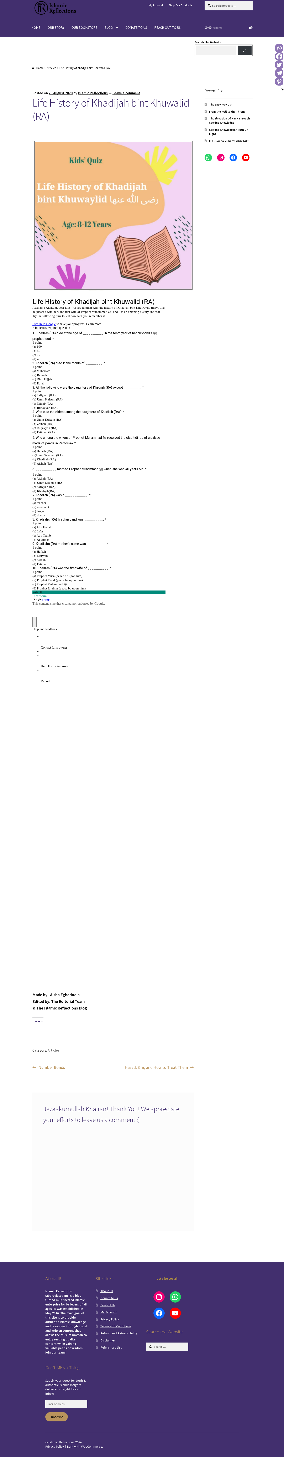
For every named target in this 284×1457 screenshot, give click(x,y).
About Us (106, 1291)
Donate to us (109, 1298)
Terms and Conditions (115, 1326)
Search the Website (208, 42)
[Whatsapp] (279, 48)
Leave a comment (126, 93)
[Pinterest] (279, 81)
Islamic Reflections (93, 93)
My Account (156, 5)
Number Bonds (51, 1067)
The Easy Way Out (220, 104)
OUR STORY (56, 27)
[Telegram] (279, 73)
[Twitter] (279, 65)
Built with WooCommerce (84, 1446)
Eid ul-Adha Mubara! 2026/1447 (228, 141)
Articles (51, 68)
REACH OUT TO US (167, 27)
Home (40, 68)
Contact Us (107, 1305)
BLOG (109, 27)
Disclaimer (107, 1340)
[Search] (245, 50)
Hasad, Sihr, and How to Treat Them (156, 1067)
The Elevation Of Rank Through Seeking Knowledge (229, 120)
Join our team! (55, 1352)
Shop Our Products (180, 5)
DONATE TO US (136, 27)
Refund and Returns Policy (118, 1333)
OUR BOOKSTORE (84, 27)
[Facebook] (279, 56)
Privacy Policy (109, 1319)
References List (111, 1347)
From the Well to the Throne (227, 111)
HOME (35, 27)
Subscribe (56, 1417)
